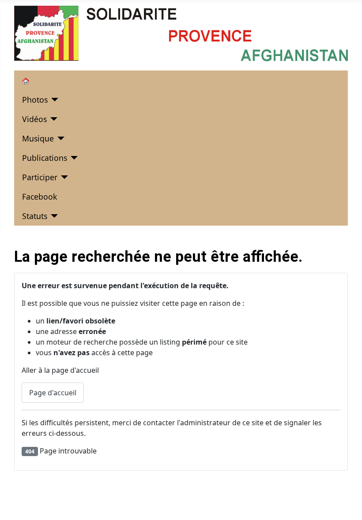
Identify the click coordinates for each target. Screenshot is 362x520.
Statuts (34, 216)
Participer (39, 177)
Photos (35, 99)
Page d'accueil (52, 392)
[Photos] (53, 99)
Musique (38, 138)
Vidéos (34, 119)
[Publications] (72, 158)
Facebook (39, 196)
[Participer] (62, 177)
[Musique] (59, 138)
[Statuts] (52, 216)
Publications (44, 157)
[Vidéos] (52, 119)
